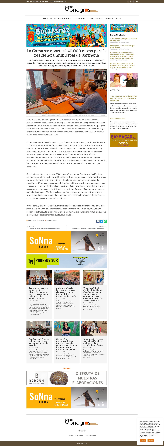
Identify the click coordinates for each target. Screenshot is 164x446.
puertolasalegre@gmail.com (59, 1)
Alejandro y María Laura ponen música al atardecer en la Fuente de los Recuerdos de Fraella (66, 292)
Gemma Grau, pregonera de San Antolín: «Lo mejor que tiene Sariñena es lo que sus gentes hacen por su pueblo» (66, 344)
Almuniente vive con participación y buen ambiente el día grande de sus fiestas (93, 342)
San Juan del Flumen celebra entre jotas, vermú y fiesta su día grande (39, 342)
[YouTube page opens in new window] (133, 1)
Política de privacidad (91, 435)
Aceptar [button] (151, 440)
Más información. (120, 112)
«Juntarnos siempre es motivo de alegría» (123, 40)
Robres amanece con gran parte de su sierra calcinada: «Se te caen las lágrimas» (122, 65)
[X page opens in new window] (131, 1)
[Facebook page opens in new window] (128, 1)
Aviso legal (70, 435)
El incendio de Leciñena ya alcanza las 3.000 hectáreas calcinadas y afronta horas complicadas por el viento (122, 55)
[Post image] (39, 277)
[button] (98, 221)
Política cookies (79, 435)
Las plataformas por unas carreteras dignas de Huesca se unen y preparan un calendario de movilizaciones (38, 293)
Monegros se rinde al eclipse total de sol (122, 47)
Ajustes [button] (143, 440)
